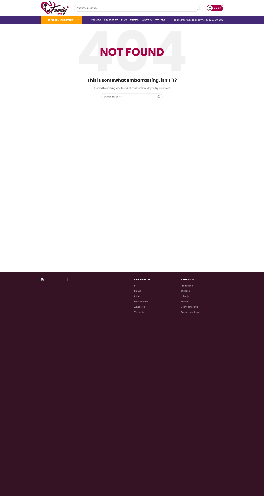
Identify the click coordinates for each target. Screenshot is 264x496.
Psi (135, 285)
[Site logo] (55, 7)
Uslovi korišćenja (189, 306)
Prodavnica (187, 285)
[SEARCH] (196, 8)
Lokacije (185, 296)
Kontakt (185, 301)
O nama (185, 291)
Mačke (137, 291)
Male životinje (141, 301)
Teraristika (139, 312)
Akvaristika (139, 306)
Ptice (137, 296)
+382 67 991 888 (214, 19)
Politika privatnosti (190, 312)
